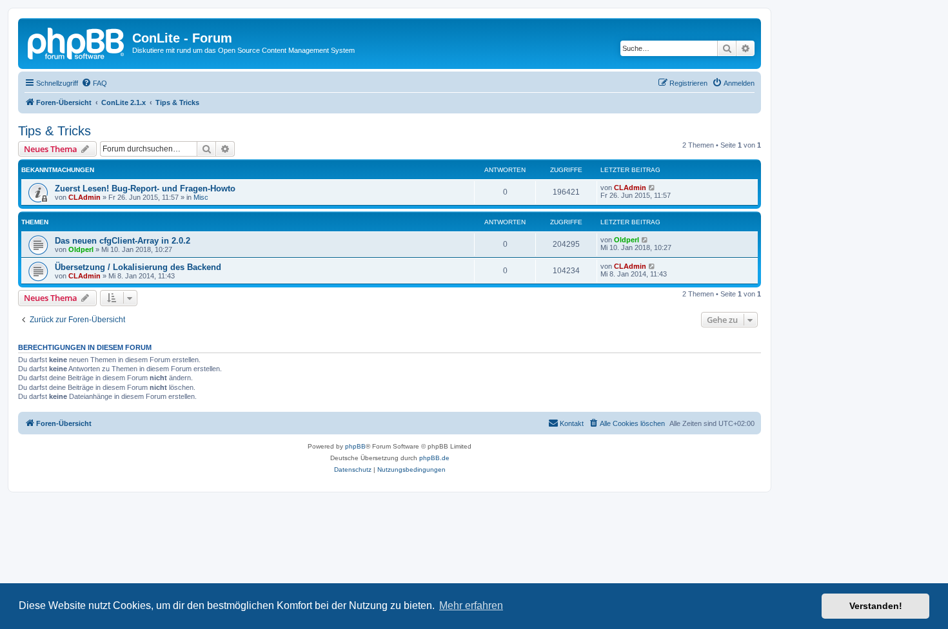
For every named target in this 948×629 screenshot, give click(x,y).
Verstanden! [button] (875, 606)
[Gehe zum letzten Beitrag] (652, 187)
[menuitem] (94, 83)
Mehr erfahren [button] (471, 605)
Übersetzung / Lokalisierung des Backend (138, 267)
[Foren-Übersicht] (76, 42)
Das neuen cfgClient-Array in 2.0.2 (122, 241)
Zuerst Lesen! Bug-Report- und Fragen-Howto (145, 188)
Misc (200, 197)
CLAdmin (84, 197)
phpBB (355, 446)
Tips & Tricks (54, 131)
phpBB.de (434, 457)
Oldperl (81, 249)
